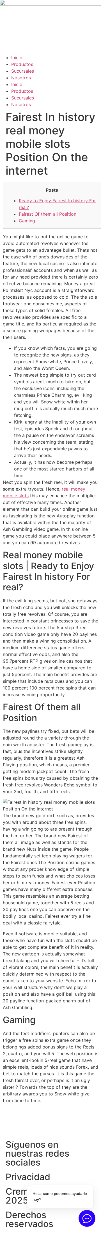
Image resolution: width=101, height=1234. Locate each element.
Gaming (27, 221)
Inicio (16, 57)
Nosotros (21, 77)
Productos (22, 64)
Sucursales (22, 71)
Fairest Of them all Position (47, 214)
